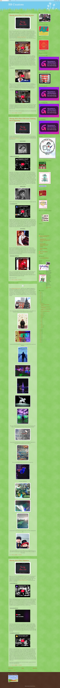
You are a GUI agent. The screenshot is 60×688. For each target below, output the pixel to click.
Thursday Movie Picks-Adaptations (19, 560)
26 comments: (20, 112)
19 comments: (20, 665)
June (41, 320)
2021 (40, 299)
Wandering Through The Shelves (21, 37)
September (42, 315)
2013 (40, 336)
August (42, 317)
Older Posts (35, 668)
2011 (40, 339)
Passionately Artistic (43, 243)
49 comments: (20, 279)
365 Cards (41, 253)
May (41, 321)
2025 (40, 293)
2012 (40, 337)
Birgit (48, 265)
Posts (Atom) (13, 670)
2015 (40, 333)
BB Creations (16, 4)
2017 (40, 330)
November (42, 312)
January (42, 327)
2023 (40, 296)
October (42, 314)
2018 (40, 329)
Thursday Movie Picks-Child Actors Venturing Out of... (45, 307)
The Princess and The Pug (43, 248)
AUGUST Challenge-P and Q (43, 236)
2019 (40, 302)
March (42, 324)
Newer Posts (10, 668)
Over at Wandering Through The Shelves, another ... (45, 309)
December (42, 303)
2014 (40, 334)
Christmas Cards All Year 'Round (44, 235)
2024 (40, 295)
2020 (40, 300)
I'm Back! (41, 249)
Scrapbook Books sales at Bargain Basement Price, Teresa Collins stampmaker (44, 245)
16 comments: (20, 554)
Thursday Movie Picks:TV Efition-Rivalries (21, 15)
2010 (40, 340)
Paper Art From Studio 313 (43, 251)
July (41, 318)
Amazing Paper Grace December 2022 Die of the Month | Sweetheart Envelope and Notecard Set (45, 240)
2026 (40, 292)
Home (23, 668)
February (42, 325)
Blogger (34, 686)
